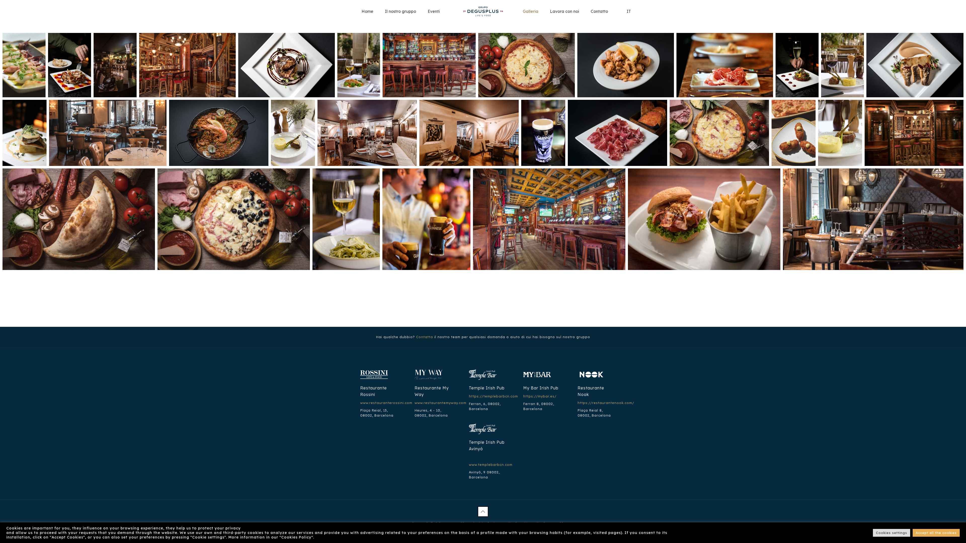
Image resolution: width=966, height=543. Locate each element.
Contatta (424, 337)
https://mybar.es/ (539, 396)
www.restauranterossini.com (386, 403)
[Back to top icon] (483, 511)
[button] (24, 65)
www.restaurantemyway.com (440, 403)
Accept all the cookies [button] (936, 533)
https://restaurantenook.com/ (606, 403)
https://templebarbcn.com (493, 396)
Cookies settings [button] (891, 533)
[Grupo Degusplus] (483, 11)
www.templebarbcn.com (490, 465)
